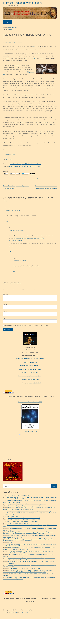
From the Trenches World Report (22, 2)
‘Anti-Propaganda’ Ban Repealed (30, 379)
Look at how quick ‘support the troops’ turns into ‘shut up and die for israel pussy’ (29, 511)
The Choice (11, 542)
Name (5, 304)
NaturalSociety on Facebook (34, 166)
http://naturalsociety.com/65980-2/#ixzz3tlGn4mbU (25, 164)
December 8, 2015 (12, 27)
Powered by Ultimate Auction (52, 618)
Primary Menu (7, 22)
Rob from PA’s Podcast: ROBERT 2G (30, 365)
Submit (54, 486)
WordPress (13, 612)
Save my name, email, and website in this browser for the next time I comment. (26, 325)
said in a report (32, 58)
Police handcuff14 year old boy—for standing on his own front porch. (27, 504)
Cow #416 (35, 179)
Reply (7, 221)
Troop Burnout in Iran (12, 516)
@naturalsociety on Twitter (17, 166)
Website (5, 318)
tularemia (35, 47)
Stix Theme (25, 612)
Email (5, 311)
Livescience (8, 159)
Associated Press (10, 154)
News (10, 29)
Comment (7, 294)
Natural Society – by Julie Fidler (12, 42)
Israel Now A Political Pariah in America (17, 523)
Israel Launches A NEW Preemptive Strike (18, 495)
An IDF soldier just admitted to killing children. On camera (24, 568)
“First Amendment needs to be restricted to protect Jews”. (24, 518)
